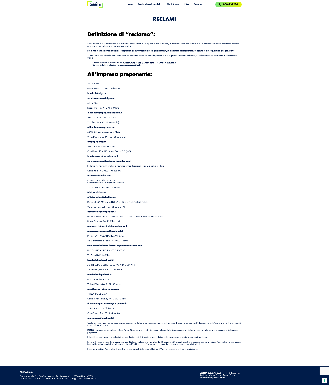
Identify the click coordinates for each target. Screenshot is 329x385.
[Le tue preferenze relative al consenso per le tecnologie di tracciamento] (324, 380)
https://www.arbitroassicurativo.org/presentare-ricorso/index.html (170, 344)
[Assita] (95, 2)
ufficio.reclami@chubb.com (101, 197)
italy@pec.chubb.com (96, 192)
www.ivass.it (64, 379)
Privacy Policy (229, 375)
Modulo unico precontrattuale (212, 378)
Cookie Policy (215, 375)
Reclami (203, 375)
